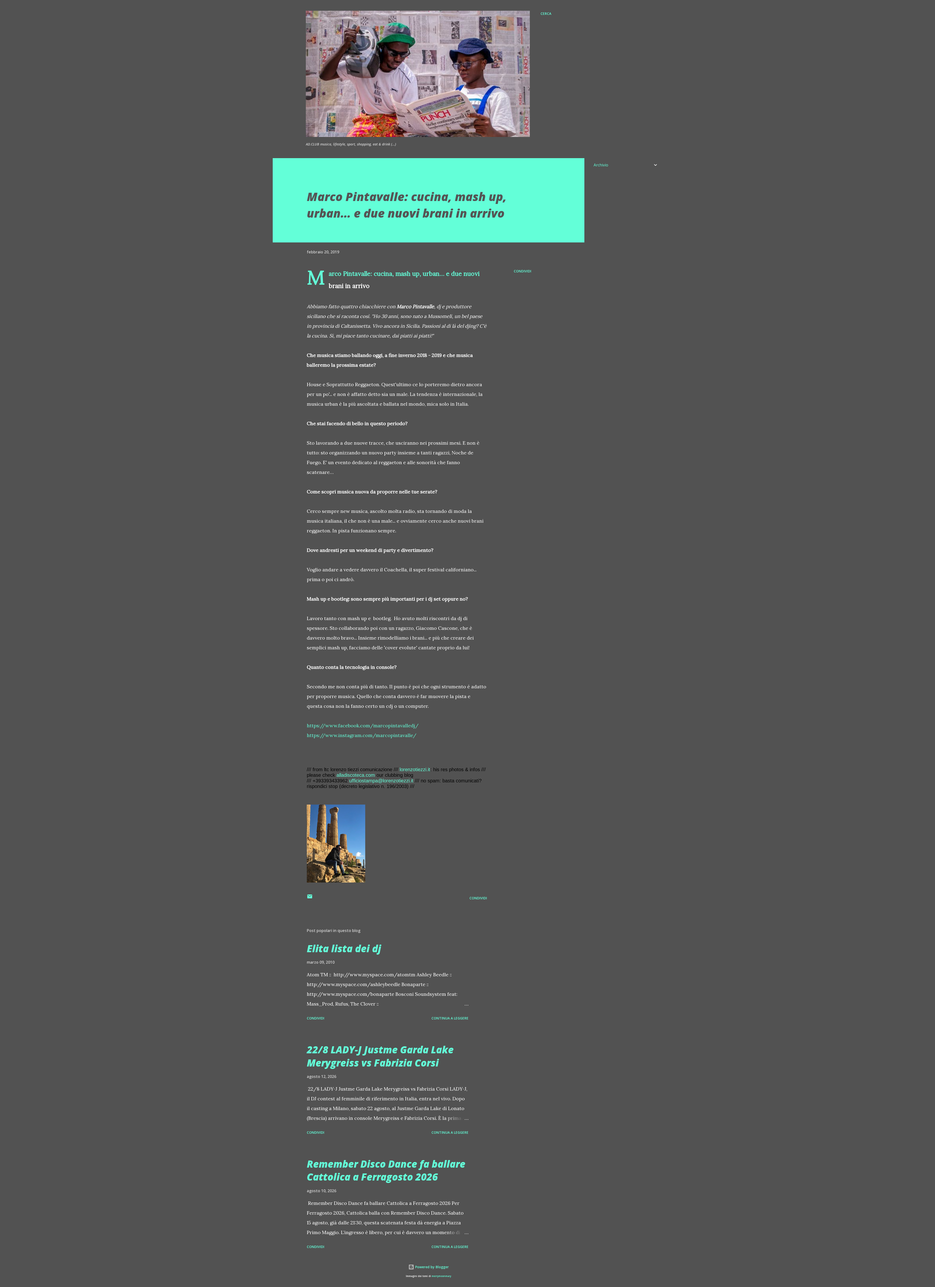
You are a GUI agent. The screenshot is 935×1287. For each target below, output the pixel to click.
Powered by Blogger (431, 1267)
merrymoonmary (441, 1276)
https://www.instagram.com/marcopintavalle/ (361, 735)
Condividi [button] (522, 271)
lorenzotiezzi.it (415, 769)
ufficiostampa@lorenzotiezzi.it (381, 780)
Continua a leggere (449, 1018)
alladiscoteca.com (356, 775)
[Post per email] (310, 898)
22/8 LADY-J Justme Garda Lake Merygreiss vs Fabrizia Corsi (380, 1056)
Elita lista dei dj (344, 948)
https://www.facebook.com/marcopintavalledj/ (363, 725)
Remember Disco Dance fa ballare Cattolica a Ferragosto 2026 (386, 1170)
